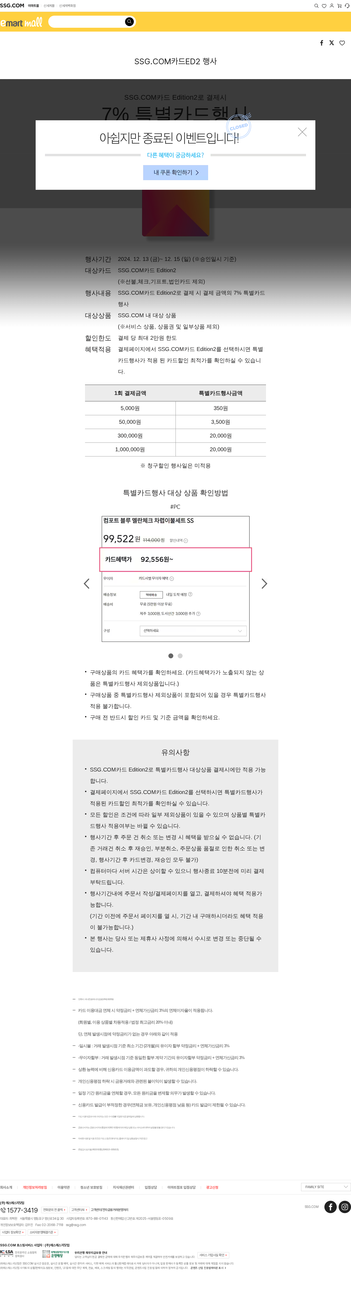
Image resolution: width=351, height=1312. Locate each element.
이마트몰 (33, 6)
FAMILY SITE (314, 1187)
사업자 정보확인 (11, 1232)
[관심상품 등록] (342, 43)
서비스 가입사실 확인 (211, 1255)
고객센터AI (77, 1210)
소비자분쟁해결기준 (41, 1232)
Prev (87, 583)
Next (264, 583)
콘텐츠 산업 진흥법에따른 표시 (207, 1267)
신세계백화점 (67, 6)
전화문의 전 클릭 (53, 1210)
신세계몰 (49, 6)
